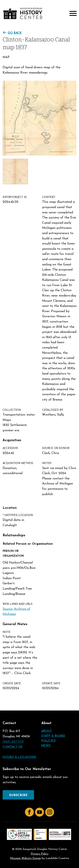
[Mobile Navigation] (72, 13)
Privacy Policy (39, 854)
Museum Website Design (25, 858)
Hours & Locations (19, 757)
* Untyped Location (18, 515)
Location (10, 508)
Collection (12, 410)
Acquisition (12, 440)
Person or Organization (13, 553)
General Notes (15, 624)
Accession (10, 448)
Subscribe (18, 795)
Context (48, 197)
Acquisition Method (18, 463)
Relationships (14, 535)
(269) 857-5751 (13, 741)
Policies (48, 740)
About (46, 731)
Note (7, 632)
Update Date (51, 683)
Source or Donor (55, 448)
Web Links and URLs (17, 604)
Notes (46, 463)
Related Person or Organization (28, 543)
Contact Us (12, 747)
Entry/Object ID (15, 197)
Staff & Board (53, 736)
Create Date (12, 683)
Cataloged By (52, 410)
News (46, 745)
